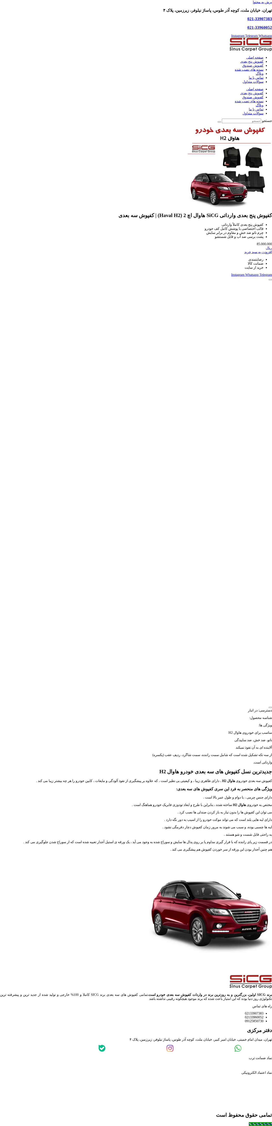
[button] (264, 244)
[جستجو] (219, 122)
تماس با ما (256, 77)
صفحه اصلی (255, 57)
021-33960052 (259, 27)
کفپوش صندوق (253, 65)
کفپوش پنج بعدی (252, 61)
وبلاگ (260, 73)
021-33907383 (259, 19)
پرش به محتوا (262, 2)
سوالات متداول (253, 81)
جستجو (267, 121)
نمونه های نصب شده (249, 69)
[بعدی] (270, 707)
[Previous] (270, 279)
